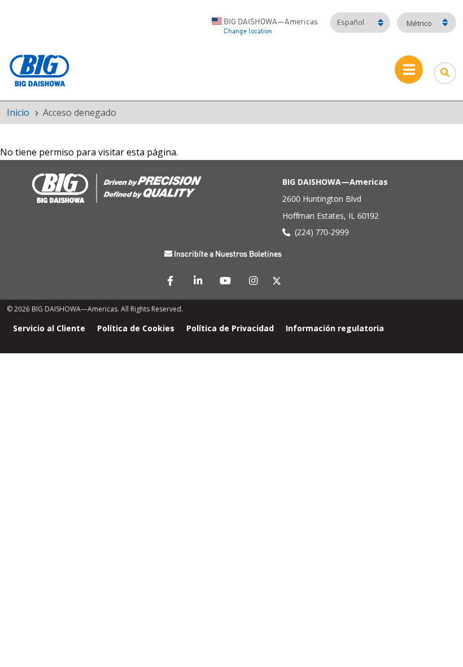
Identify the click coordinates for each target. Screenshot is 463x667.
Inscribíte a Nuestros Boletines (228, 254)
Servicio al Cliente (49, 328)
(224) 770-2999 (322, 232)
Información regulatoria (335, 328)
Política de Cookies (135, 328)
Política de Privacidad (230, 328)
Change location (248, 31)
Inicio (18, 112)
